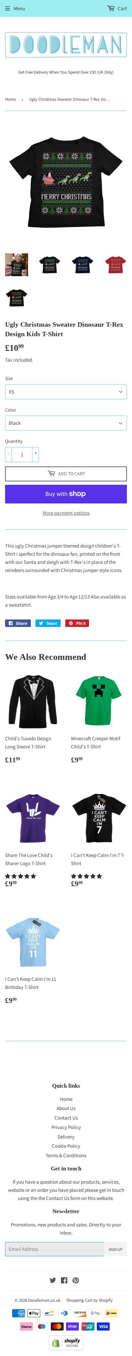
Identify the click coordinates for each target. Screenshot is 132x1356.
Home (10, 99)
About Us (66, 1108)
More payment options (66, 513)
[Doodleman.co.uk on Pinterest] (75, 1281)
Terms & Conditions (66, 1155)
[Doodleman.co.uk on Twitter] (52, 1281)
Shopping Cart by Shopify (89, 1300)
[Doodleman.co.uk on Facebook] (64, 1281)
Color (10, 410)
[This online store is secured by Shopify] (66, 1348)
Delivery (66, 1136)
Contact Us (66, 1117)
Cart (122, 8)
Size (9, 378)
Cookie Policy (66, 1146)
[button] (21, 876)
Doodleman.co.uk (44, 1300)
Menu (19, 8)
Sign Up (116, 1249)
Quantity (13, 441)
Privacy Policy (66, 1127)
